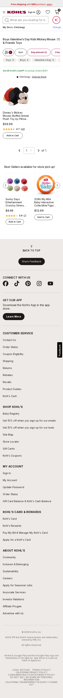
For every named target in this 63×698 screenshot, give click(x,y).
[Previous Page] (19, 150)
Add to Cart (12, 135)
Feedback (59, 350)
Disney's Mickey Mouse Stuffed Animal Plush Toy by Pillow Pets (16, 116)
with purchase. (31, 4)
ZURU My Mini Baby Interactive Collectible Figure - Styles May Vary (45, 202)
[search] (7, 20)
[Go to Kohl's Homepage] (16, 12)
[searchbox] (25, 20)
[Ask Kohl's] (56, 20)
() (23, 129)
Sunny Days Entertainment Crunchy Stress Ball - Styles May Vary (16, 202)
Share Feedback (31, 261)
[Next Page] (38, 150)
